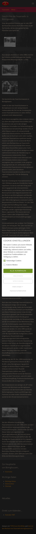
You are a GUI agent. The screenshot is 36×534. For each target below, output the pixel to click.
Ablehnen (18, 276)
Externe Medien (12, 265)
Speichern (18, 281)
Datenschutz (22, 291)
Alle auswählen (18, 271)
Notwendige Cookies (13, 261)
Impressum (13, 291)
